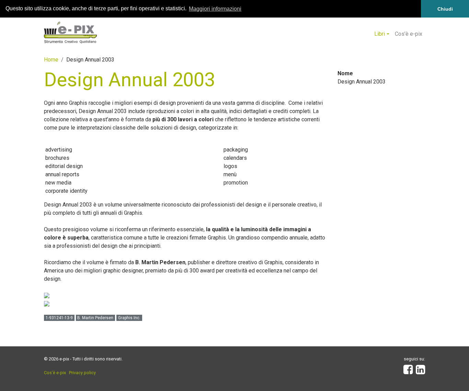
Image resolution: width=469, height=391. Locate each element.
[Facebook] (408, 371)
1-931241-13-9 (59, 317)
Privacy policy (82, 372)
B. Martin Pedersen (95, 317)
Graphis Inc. (129, 317)
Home (51, 59)
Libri (379, 34)
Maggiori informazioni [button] (215, 9)
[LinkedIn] (420, 371)
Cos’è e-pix (408, 34)
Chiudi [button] (445, 9)
